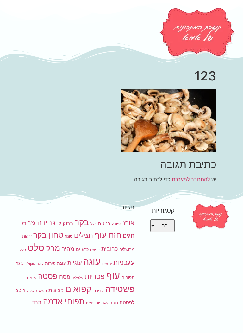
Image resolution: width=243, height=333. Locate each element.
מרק (53, 248)
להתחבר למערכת (191, 179)
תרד (36, 302)
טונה (68, 236)
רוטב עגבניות (106, 302)
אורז (128, 223)
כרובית (109, 248)
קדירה (98, 290)
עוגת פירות (55, 263)
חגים (128, 235)
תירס (90, 303)
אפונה (117, 223)
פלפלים (77, 278)
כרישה (95, 250)
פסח (64, 276)
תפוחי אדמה (63, 301)
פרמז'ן (31, 278)
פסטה (48, 276)
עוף (113, 275)
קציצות (56, 290)
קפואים (78, 289)
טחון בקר (48, 235)
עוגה (92, 261)
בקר (82, 222)
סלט (36, 247)
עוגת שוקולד (34, 264)
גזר (31, 223)
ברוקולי (65, 223)
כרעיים (82, 249)
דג (23, 223)
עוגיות (74, 262)
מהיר (68, 249)
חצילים (83, 235)
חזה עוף (108, 235)
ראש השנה (37, 290)
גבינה (46, 222)
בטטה (104, 224)
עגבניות (123, 262)
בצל (93, 224)
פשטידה (119, 289)
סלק (22, 249)
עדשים (107, 264)
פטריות (95, 276)
